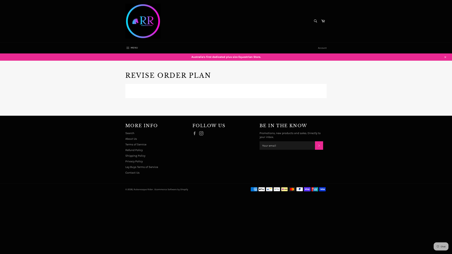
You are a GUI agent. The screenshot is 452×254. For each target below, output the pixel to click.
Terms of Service (135, 144)
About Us (131, 138)
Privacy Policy (134, 161)
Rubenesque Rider (144, 189)
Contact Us (132, 172)
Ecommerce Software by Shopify (171, 189)
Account (322, 48)
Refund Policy (134, 150)
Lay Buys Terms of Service (141, 167)
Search (129, 133)
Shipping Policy (135, 155)
